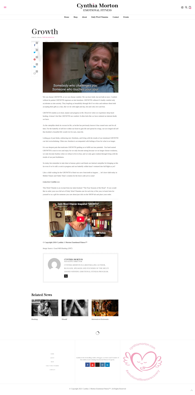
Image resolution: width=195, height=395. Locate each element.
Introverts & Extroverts (100, 319)
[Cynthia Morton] (20, 7)
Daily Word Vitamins (99, 17)
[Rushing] (44, 308)
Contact (116, 17)
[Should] (75, 308)
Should (64, 319)
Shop (76, 17)
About (84, 17)
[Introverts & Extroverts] (105, 308)
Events (126, 17)
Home (66, 17)
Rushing (34, 319)
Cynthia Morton (48, 37)
